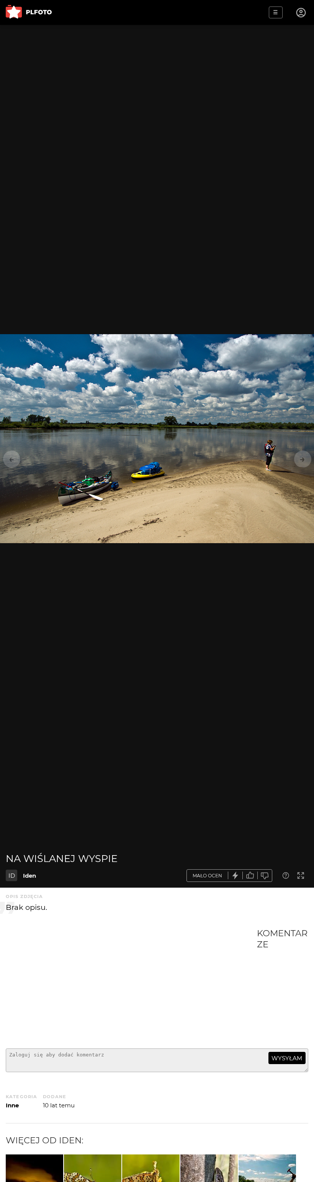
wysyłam (286, 1058)
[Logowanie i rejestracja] (301, 12)
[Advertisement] (131, 985)
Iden (29, 875)
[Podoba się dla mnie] (250, 876)
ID (11, 875)
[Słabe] (265, 876)
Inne (12, 1105)
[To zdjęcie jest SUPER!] (235, 876)
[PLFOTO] (28, 12)
